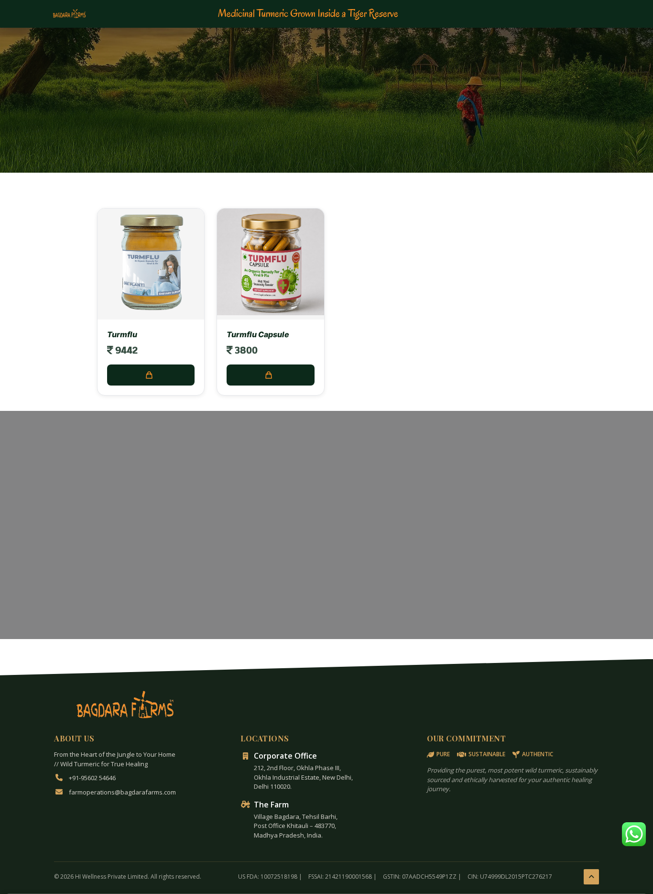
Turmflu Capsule (258, 334)
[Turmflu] (151, 312)
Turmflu (122, 334)
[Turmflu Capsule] (270, 312)
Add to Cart (151, 375)
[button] (634, 834)
